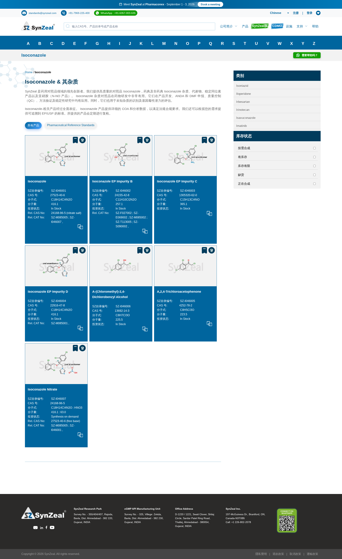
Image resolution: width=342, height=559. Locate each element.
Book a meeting (210, 4)
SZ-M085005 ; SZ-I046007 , (62, 219)
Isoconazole (37, 181)
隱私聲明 (261, 553)
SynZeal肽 (260, 26)
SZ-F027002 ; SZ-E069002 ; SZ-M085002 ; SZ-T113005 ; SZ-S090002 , (131, 219)
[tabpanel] (171, 4)
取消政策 (295, 553)
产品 (245, 26)
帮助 (315, 26)
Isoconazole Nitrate (42, 389)
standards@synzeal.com (42, 13)
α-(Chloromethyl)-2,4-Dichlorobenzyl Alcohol (110, 294)
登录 (309, 12)
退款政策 (278, 553)
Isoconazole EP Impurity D (48, 291)
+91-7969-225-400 (79, 13)
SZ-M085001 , (60, 323)
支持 (300, 26)
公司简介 (226, 26)
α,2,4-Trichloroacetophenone (179, 291)
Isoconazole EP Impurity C (177, 181)
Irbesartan (243, 101)
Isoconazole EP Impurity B (112, 181)
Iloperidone (243, 93)
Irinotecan (242, 110)
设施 (289, 26)
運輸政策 (312, 553)
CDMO (277, 26)
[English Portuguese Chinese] (275, 13)
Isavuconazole (245, 118)
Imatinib (241, 126)
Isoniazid (242, 85)
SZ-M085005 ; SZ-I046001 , (62, 427)
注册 (296, 12)
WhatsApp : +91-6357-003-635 (118, 13)
